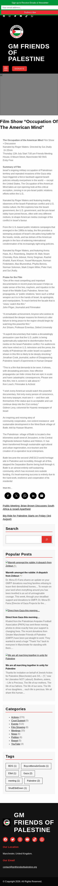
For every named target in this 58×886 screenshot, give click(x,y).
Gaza (28, 773)
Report (14, 740)
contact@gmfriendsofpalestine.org (20, 867)
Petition (15, 737)
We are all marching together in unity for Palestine (27, 667)
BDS (12, 766)
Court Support (18, 720)
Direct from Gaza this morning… (23, 617)
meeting (14, 781)
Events (14, 724)
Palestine (33, 781)
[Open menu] (6, 69)
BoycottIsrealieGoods (36, 766)
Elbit (12, 773)
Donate (19, 69)
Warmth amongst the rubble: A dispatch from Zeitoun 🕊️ (27, 574)
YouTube (15, 744)
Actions (15, 717)
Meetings (15, 730)
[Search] (47, 539)
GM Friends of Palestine (34, 822)
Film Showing (18, 727)
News (14, 734)
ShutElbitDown (17, 788)
